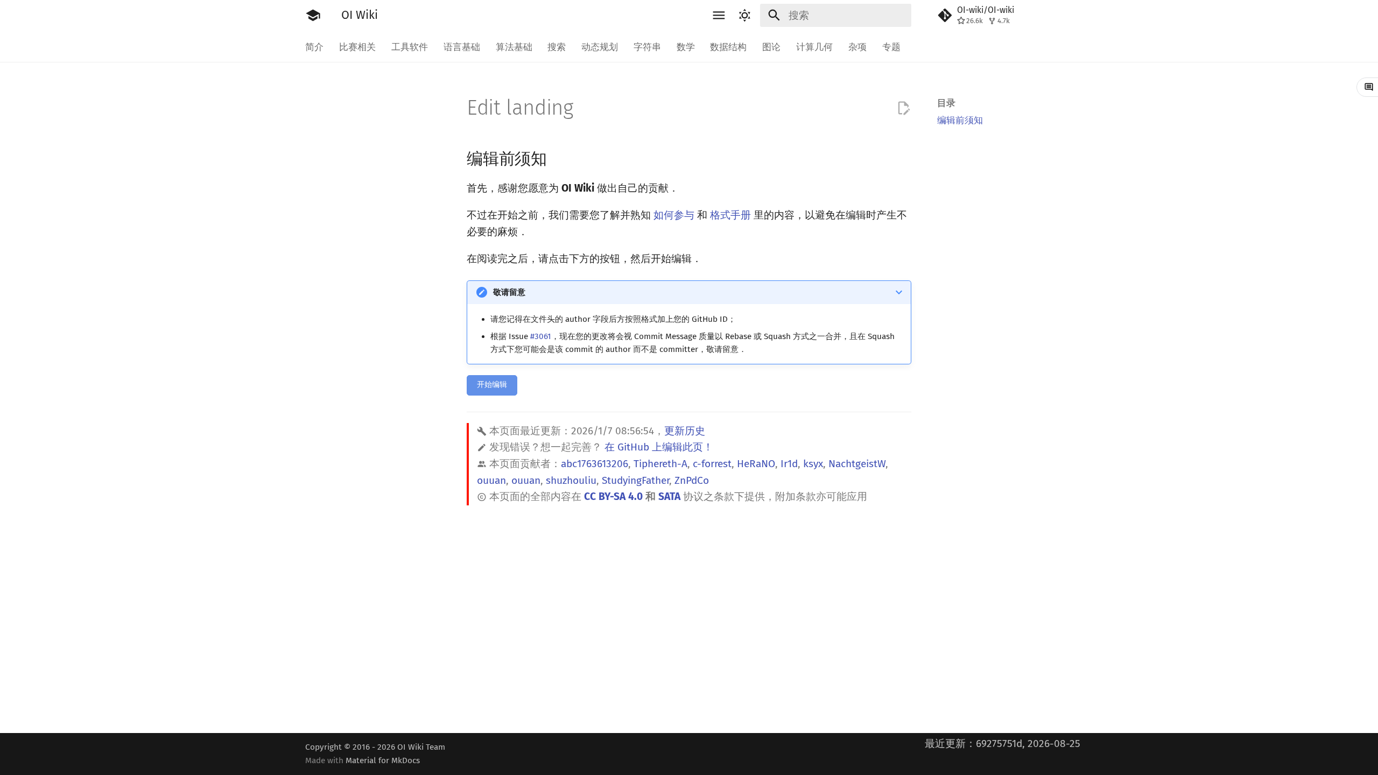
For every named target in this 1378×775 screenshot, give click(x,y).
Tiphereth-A (660, 463)
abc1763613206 (594, 463)
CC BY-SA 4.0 (613, 496)
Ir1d (789, 463)
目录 (946, 102)
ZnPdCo (691, 480)
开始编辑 (492, 384)
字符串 (647, 46)
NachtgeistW (856, 463)
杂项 (857, 46)
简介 (314, 46)
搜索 (556, 46)
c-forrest (712, 463)
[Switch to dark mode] (744, 16)
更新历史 (684, 431)
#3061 (540, 336)
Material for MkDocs (383, 760)
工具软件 (409, 46)
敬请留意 (509, 292)
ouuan (491, 480)
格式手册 (730, 215)
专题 (891, 46)
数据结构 (728, 46)
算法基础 (513, 46)
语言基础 (462, 46)
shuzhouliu (571, 480)
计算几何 (814, 46)
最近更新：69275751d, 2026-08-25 (1002, 743)
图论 (771, 46)
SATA (669, 496)
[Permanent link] (559, 157)
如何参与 (673, 215)
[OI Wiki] (313, 16)
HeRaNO (756, 463)
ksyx (813, 463)
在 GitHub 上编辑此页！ (658, 447)
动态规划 (599, 46)
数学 (685, 46)
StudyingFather (635, 480)
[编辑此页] (903, 108)
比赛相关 (357, 46)
